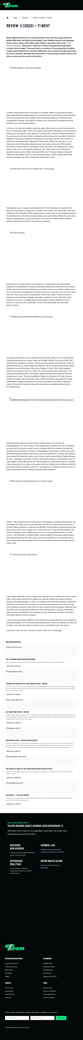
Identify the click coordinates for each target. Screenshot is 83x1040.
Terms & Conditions (49, 991)
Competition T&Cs (49, 994)
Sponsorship (9, 991)
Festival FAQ (47, 973)
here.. (60, 630)
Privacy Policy (47, 988)
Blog (15, 17)
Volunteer (8, 997)
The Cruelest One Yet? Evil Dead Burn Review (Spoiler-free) (29, 769)
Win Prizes (8, 973)
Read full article (14, 666)
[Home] (7, 18)
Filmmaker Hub (48, 970)
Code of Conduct (48, 997)
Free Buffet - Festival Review (17, 795)
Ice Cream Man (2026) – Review (17, 712)
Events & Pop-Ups (11, 967)
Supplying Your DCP (50, 976)
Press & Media (10, 994)
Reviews (25, 17)
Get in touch (9, 988)
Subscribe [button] (61, 1018)
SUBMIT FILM (47, 963)
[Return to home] (10, 5)
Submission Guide (49, 967)
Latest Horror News (11, 963)
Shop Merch (9, 970)
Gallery (7, 976)
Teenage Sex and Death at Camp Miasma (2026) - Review (26, 684)
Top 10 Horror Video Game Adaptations (20, 659)
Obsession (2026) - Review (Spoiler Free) (22, 740)
